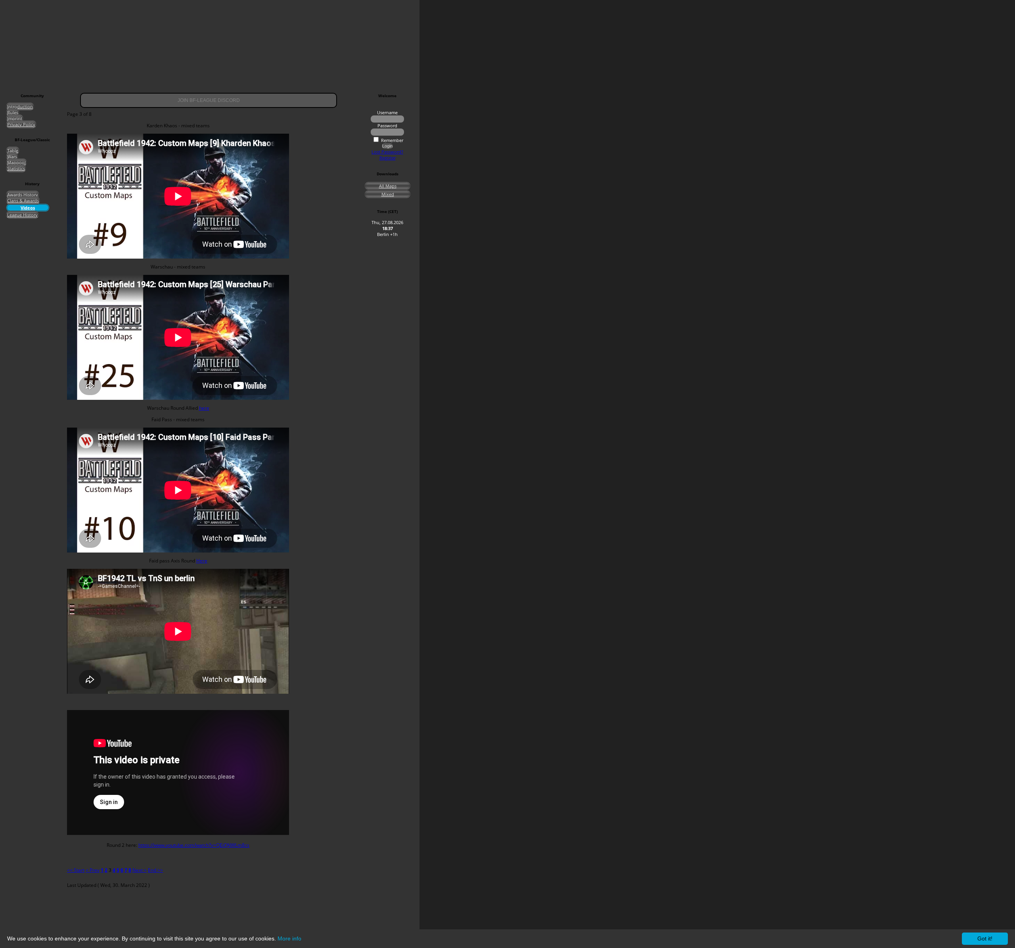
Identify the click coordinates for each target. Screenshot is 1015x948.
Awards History (22, 195)
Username (387, 112)
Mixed (387, 194)
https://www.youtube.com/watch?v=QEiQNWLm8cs (193, 845)
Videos (28, 208)
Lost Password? (387, 152)
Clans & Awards (23, 200)
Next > (139, 870)
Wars (12, 156)
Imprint (14, 118)
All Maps (387, 186)
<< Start (75, 870)
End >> (155, 870)
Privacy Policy (21, 124)
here (204, 408)
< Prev (93, 870)
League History (22, 215)
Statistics (16, 168)
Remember (392, 140)
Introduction (20, 106)
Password (387, 126)
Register (387, 158)
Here (201, 560)
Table (12, 151)
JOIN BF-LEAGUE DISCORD (209, 100)
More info (289, 938)
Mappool (16, 162)
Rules (12, 112)
